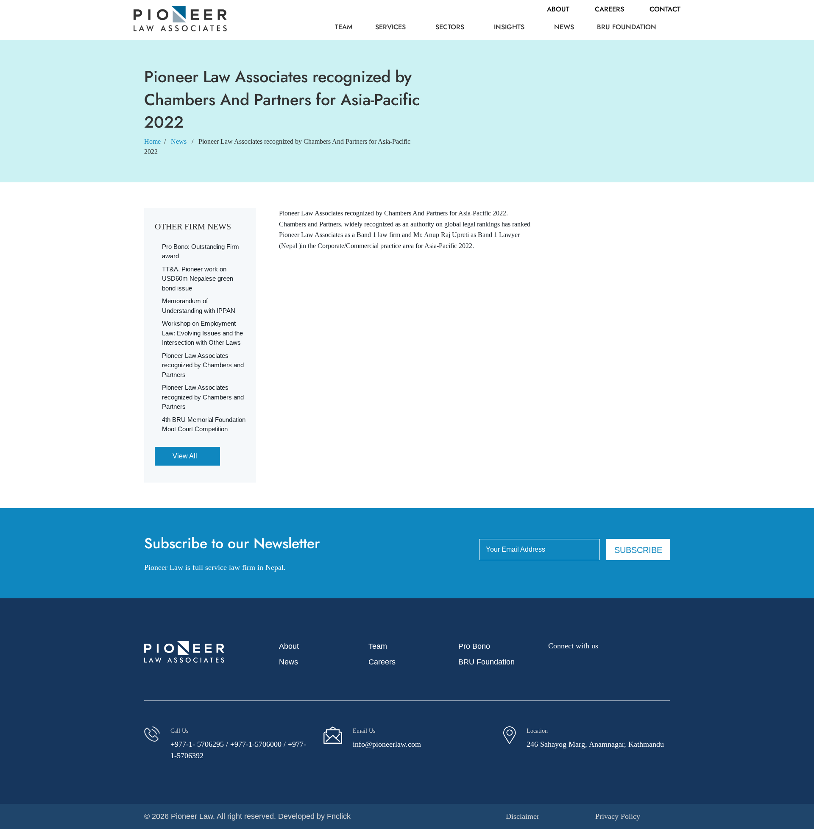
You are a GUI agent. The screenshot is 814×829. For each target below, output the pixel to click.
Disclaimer (522, 816)
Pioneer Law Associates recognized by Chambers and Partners (203, 365)
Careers (609, 9)
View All (185, 456)
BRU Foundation (626, 27)
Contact (665, 9)
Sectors (449, 27)
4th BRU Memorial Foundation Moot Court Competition (203, 424)
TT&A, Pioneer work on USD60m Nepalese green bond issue (197, 278)
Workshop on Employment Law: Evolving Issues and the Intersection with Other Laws (202, 333)
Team (343, 27)
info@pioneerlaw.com (387, 744)
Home (152, 141)
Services (390, 27)
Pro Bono (474, 646)
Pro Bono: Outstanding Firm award (200, 251)
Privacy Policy (617, 816)
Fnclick (339, 816)
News (564, 27)
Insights (509, 27)
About (558, 9)
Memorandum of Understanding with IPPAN (198, 305)
